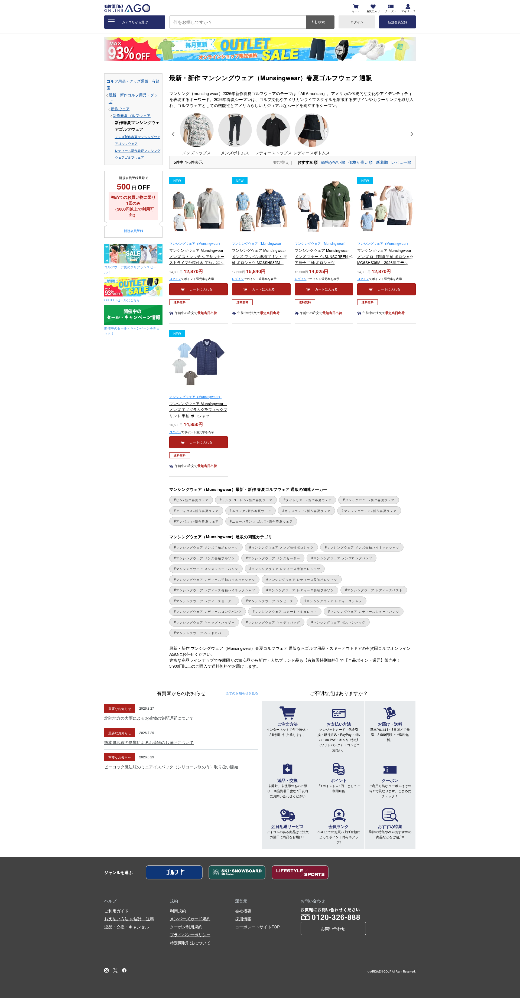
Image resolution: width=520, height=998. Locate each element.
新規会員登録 (397, 21)
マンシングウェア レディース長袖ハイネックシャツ (215, 590)
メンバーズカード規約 (190, 918)
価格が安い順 (333, 162)
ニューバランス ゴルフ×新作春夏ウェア (262, 521)
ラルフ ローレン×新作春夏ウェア (247, 500)
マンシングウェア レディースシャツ (334, 601)
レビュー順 (401, 162)
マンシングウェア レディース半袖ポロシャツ (286, 569)
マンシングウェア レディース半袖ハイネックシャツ (215, 580)
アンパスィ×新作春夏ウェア (197, 521)
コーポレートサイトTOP (257, 926)
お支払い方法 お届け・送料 (129, 918)
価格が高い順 (360, 162)
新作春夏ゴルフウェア (132, 115)
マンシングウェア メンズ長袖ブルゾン (205, 558)
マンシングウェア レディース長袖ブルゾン (301, 590)
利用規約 (178, 911)
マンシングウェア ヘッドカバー (200, 633)
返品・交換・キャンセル (126, 926)
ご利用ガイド (116, 911)
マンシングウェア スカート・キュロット (286, 611)
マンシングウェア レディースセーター (205, 601)
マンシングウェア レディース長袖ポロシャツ (302, 580)
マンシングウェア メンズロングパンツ (342, 558)
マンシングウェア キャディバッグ (274, 622)
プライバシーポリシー (190, 934)
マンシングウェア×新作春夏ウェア (370, 511)
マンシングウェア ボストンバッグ (339, 622)
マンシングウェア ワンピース (270, 601)
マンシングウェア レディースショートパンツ (364, 611)
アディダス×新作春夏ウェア (197, 511)
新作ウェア (120, 108)
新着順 (382, 162)
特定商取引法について (190, 942)
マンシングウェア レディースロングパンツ (209, 611)
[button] (173, 134)
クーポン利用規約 (186, 926)
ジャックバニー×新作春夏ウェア (370, 500)
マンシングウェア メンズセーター (274, 558)
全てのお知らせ (242, 693)
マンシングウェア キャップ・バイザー (205, 622)
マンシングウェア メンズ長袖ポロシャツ (283, 547)
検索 (321, 21)
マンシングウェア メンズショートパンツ (207, 569)
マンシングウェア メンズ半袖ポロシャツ (207, 547)
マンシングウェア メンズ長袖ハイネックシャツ (363, 547)
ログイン (356, 21)
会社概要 (243, 911)
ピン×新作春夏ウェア (192, 500)
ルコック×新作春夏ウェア (251, 511)
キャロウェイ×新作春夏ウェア (308, 511)
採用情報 (243, 918)
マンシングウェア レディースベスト (375, 590)
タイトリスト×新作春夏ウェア (309, 500)
